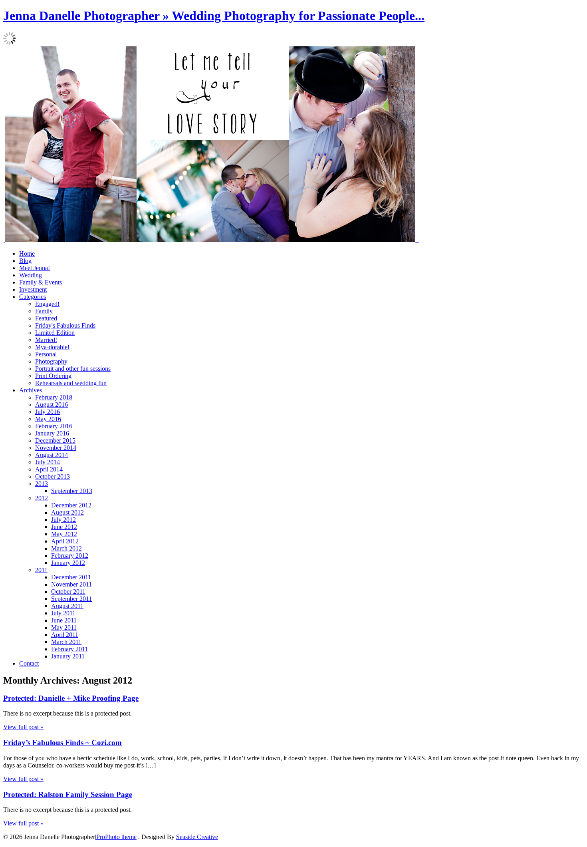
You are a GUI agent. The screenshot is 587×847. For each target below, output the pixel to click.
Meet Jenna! (34, 267)
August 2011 (67, 605)
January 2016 (52, 433)
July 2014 (47, 462)
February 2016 (53, 426)
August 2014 (51, 454)
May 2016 (48, 419)
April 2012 (65, 541)
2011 (41, 570)
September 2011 (71, 598)
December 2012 (71, 505)
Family (44, 311)
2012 (41, 498)
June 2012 (64, 526)
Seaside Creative (197, 836)
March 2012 (66, 548)
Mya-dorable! (52, 347)
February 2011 (69, 649)
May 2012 (64, 534)
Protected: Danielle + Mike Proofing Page (71, 698)
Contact (29, 663)
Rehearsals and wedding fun (71, 383)
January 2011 (68, 656)
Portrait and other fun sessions (73, 368)
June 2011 (64, 620)
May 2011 (64, 627)
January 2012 (68, 562)
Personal (46, 354)
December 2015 (55, 440)
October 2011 (68, 591)
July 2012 (63, 519)
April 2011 (64, 634)
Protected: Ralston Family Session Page (67, 794)
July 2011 (63, 613)
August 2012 (67, 512)
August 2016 (51, 404)
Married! (46, 339)
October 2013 (52, 476)
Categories (32, 296)
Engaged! (47, 303)
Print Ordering (53, 375)
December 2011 (71, 577)
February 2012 (69, 555)
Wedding (30, 275)
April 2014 (49, 469)
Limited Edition (55, 332)
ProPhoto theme (116, 836)
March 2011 (66, 641)
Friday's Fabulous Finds (65, 325)
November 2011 (71, 584)
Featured (46, 318)
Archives (30, 390)
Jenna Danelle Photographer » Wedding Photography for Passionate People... (213, 15)
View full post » (23, 727)
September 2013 (71, 490)
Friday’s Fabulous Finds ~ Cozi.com (62, 742)
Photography (51, 361)
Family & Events (40, 282)
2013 (41, 483)
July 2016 (47, 411)
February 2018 (53, 397)
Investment (33, 289)
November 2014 (55, 447)
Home (27, 253)
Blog (25, 260)
